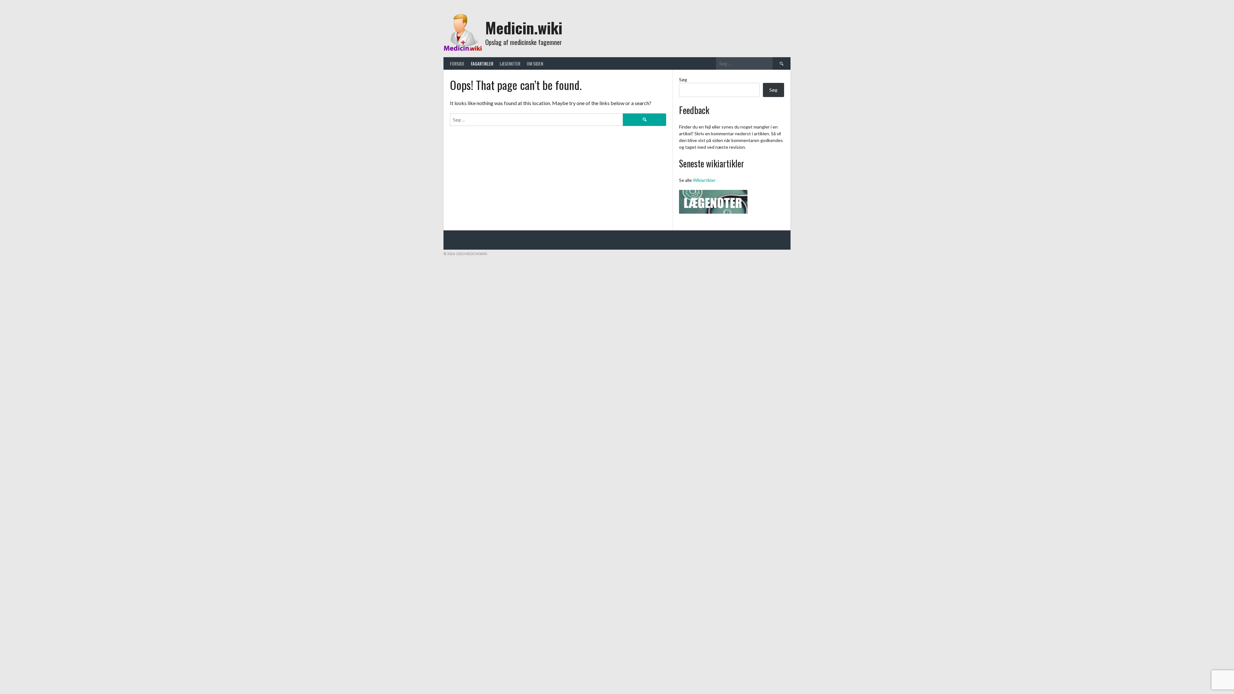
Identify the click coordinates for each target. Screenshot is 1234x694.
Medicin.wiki (523, 27)
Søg (683, 79)
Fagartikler (482, 63)
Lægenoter (510, 63)
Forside (457, 63)
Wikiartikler (704, 180)
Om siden (535, 63)
